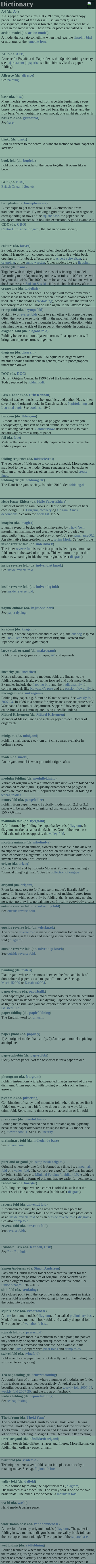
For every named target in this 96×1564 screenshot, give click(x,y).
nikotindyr (41, 842)
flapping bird (83, 37)
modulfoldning (44, 778)
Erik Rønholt (39, 395)
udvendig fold (48, 906)
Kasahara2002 (83, 535)
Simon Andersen (46, 1268)
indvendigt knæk (49, 565)
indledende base (45, 1140)
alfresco (27, 75)
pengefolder (34, 800)
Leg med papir (11, 407)
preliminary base (81, 1315)
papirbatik (37, 991)
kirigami (28, 629)
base (19, 97)
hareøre (30, 1183)
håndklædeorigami (43, 1439)
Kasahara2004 (35, 983)
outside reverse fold (21, 911)
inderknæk (44, 544)
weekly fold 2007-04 (77, 1387)
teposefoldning (41, 1396)
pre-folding (44, 301)
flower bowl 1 (17, 1132)
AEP (19, 54)
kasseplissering (35, 203)
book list (35, 407)
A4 (15, 11)
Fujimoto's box (45, 1469)
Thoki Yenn (77, 527)
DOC (21, 373)
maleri (26, 970)
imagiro (26, 523)
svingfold (31, 1353)
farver (24, 246)
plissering (30, 1098)
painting (13, 80)
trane (21, 267)
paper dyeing (16, 612)
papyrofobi (38, 1055)
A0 (53, 655)
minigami (30, 736)
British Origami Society (17, 186)
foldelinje (31, 288)
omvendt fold (36, 1204)
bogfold (29, 160)
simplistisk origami (49, 1162)
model (22, 757)
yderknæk (46, 927)
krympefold (33, 310)
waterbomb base (35, 1323)
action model (37, 33)
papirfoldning (39, 1013)
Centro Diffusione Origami (20, 229)
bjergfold (37, 821)
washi (22, 1503)
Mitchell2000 (10, 983)
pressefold (33, 1332)
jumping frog (36, 41)
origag (23, 863)
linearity (47, 1132)
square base (51, 216)
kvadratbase (36, 1311)
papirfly (33, 1034)
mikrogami (33, 693)
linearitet (28, 672)
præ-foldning (34, 1119)
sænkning (29, 1289)
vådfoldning (35, 1545)
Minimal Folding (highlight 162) (58, 1174)
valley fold (56, 833)
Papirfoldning (77, 403)
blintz (21, 139)
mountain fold (67, 1494)
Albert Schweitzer (68, 258)
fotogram (33, 1076)
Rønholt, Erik (40, 1247)
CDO (21, 224)
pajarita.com (15, 63)
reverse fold (24, 549)
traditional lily (72, 684)
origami (26, 885)
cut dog (76, 634)
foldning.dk (36, 382)
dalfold (29, 1481)
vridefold (29, 1460)
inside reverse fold (20, 570)
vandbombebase (46, 1524)
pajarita (33, 63)
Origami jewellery (39, 510)
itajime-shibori (42, 608)
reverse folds (28, 314)
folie (17, 437)
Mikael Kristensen (50, 714)
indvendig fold (47, 586)
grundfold (30, 118)
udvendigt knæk (50, 949)
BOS (19, 182)
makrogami (46, 650)
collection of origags (65, 872)
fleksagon (29, 416)
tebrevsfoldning (44, 1375)
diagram (28, 352)
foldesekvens (43, 459)
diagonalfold (38, 331)
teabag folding (17, 1401)
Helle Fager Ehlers (51, 501)
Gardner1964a (45, 429)
